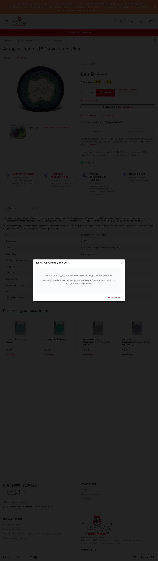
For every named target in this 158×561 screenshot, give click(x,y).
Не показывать (115, 297)
